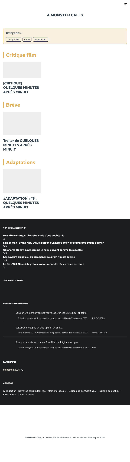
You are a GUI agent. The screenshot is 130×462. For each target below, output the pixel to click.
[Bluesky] (69, 428)
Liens (21, 394)
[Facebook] (46, 428)
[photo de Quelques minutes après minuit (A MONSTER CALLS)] (22, 123)
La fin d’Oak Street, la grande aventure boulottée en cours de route (43, 264)
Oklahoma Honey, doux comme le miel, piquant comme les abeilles (43, 250)
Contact (30, 394)
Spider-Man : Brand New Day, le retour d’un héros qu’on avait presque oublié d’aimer (53, 242)
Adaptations (41, 39)
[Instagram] (56, 428)
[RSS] (83, 428)
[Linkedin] (65, 428)
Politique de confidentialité (82, 391)
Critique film (14, 39)
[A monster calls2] (22, 181)
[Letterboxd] (74, 428)
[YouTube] (60, 428)
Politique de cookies (109, 391)
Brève (27, 39)
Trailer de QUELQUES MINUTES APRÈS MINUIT (21, 145)
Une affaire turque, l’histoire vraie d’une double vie (33, 235)
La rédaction (9, 391)
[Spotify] (79, 428)
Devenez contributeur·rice (32, 391)
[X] (51, 428)
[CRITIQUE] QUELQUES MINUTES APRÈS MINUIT (21, 87)
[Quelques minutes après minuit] (22, 70)
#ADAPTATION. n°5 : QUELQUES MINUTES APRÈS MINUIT (21, 202)
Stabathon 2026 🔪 (13, 369)
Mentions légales (57, 391)
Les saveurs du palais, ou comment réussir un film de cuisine (39, 257)
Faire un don (9, 394)
